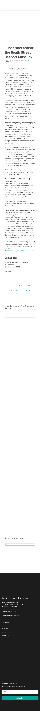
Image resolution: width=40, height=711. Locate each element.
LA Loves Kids (10, 611)
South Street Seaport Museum (17, 73)
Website (8, 271)
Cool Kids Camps (12, 615)
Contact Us (5, 635)
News (19, 60)
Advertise (5, 629)
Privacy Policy (6, 632)
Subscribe (20, 698)
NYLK (24, 60)
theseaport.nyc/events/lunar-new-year (20, 251)
